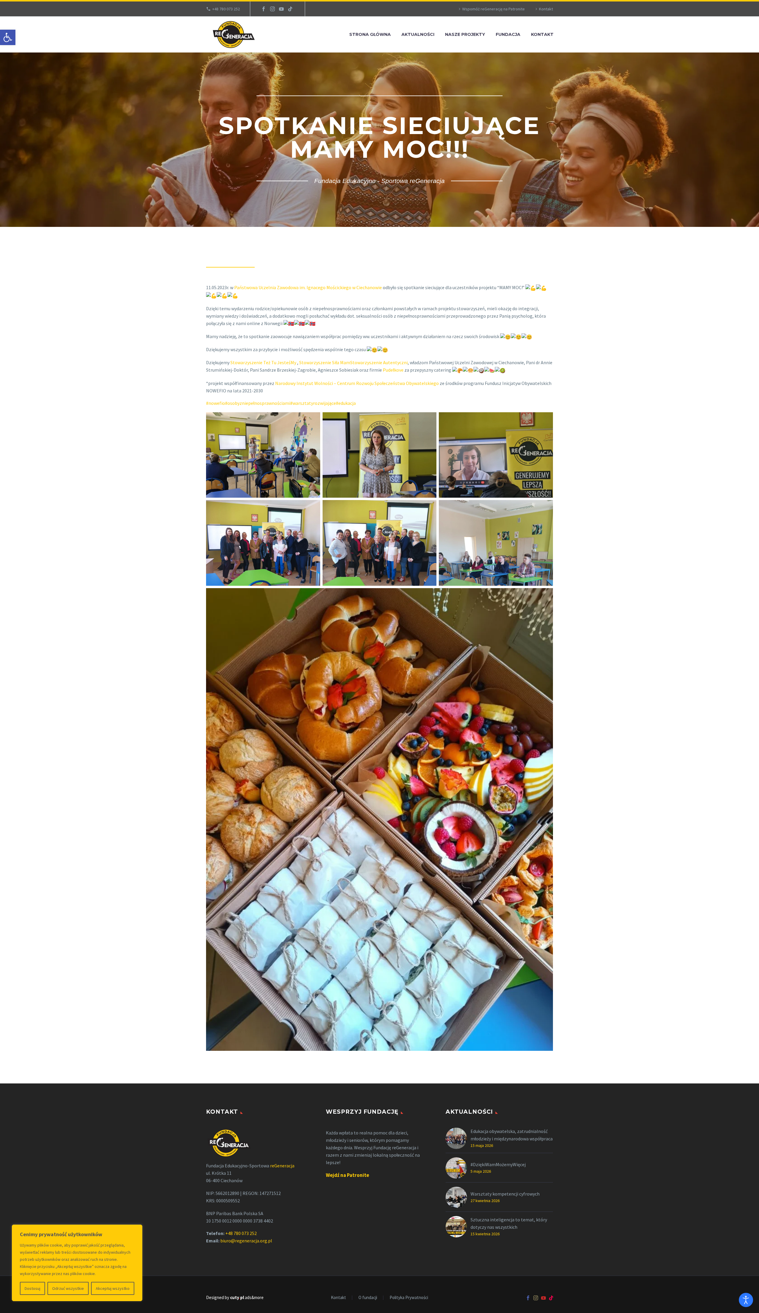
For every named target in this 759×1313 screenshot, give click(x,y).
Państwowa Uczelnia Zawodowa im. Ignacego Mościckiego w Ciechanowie (308, 287)
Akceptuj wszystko (113, 1288)
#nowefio (215, 403)
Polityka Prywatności (409, 1298)
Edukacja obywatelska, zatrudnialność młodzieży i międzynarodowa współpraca (512, 1135)
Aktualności (417, 34)
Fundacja (508, 34)
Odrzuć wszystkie (68, 1288)
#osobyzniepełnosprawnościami (257, 403)
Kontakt (546, 9)
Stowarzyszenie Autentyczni (379, 362)
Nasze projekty (465, 34)
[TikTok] (290, 9)
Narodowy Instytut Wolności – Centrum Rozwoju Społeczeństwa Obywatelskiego (357, 383)
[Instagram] (272, 9)
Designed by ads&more (235, 1297)
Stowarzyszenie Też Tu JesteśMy (263, 362)
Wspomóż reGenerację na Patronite (493, 9)
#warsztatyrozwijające (313, 403)
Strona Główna (370, 34)
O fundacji (367, 1298)
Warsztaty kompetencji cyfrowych (505, 1194)
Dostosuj (32, 1288)
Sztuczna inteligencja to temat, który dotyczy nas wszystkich (509, 1223)
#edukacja (346, 403)
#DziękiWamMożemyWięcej (498, 1164)
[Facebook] (263, 9)
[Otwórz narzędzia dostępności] (746, 1300)
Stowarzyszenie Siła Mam (324, 362)
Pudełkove (393, 370)
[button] (7, 37)
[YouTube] (281, 9)
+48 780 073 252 (226, 9)
